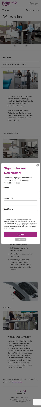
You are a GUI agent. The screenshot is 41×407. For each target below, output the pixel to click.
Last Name (8, 209)
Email (6, 187)
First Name (8, 198)
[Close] (37, 165)
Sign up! (20, 234)
